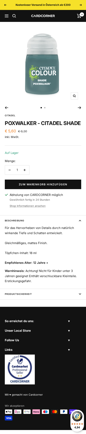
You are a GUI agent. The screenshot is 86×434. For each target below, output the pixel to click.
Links (8, 350)
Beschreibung (14, 220)
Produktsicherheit (18, 294)
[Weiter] (79, 107)
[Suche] (14, 16)
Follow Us (12, 340)
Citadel (10, 115)
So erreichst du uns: (19, 321)
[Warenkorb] (79, 16)
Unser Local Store (18, 330)
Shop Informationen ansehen (28, 205)
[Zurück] (6, 107)
